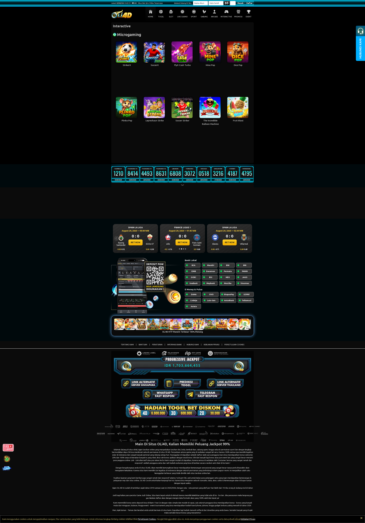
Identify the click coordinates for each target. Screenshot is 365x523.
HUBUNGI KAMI (193, 345)
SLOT (171, 17)
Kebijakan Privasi (248, 519)
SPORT (194, 17)
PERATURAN (157, 345)
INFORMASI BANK (174, 345)
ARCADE (214, 17)
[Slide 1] (179, 249)
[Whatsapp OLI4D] (161, 394)
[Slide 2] (181, 249)
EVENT (249, 17)
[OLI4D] (139, 383)
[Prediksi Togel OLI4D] (182, 383)
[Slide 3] (183, 249)
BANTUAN (143, 345)
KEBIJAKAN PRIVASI (211, 345)
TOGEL (161, 17)
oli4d (135, 450)
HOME (150, 17)
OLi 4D (119, 488)
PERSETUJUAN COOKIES (234, 345)
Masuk (240, 3)
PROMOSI (238, 17)
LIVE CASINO (182, 17)
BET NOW (135, 242)
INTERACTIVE (226, 17)
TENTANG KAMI (127, 345)
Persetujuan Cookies (147, 519)
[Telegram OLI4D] (203, 394)
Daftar (249, 3)
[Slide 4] (185, 249)
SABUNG (204, 17)
